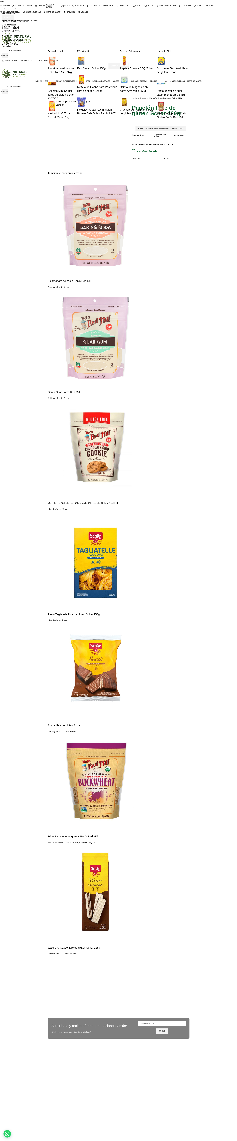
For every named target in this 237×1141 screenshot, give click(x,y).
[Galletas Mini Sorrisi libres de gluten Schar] (52, 83)
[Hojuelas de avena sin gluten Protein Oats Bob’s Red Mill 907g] (81, 102)
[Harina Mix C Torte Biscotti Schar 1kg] (52, 106)
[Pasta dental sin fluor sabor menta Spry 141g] (161, 83)
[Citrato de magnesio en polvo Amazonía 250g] (124, 79)
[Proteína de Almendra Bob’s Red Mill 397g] (52, 61)
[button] (7, 1134)
